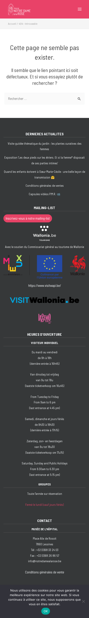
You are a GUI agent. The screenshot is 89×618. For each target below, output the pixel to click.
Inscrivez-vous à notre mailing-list (28, 218)
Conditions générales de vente (44, 572)
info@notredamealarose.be (44, 561)
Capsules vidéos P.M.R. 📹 (44, 194)
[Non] (83, 601)
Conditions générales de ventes (45, 185)
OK (46, 611)
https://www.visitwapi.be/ (44, 285)
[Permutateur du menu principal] (79, 9)
